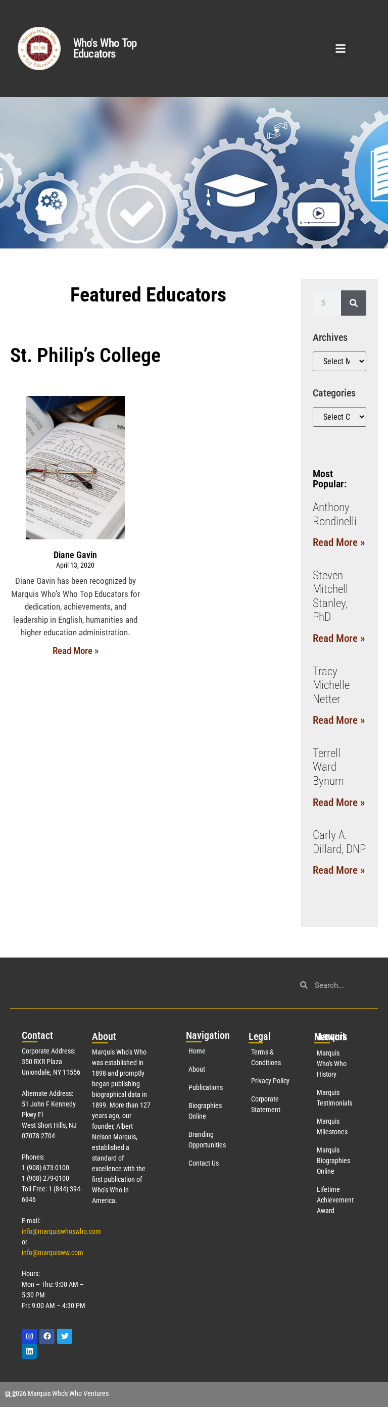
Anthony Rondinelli (335, 514)
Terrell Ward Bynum (328, 767)
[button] (340, 48)
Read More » (76, 651)
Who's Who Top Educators (105, 48)
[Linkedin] (29, 1351)
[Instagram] (29, 1336)
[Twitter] (64, 1336)
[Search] (353, 303)
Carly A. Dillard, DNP (339, 842)
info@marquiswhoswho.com (61, 1231)
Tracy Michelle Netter (331, 685)
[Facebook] (47, 1336)
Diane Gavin (75, 554)
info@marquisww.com (52, 1252)
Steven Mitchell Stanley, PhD (330, 596)
